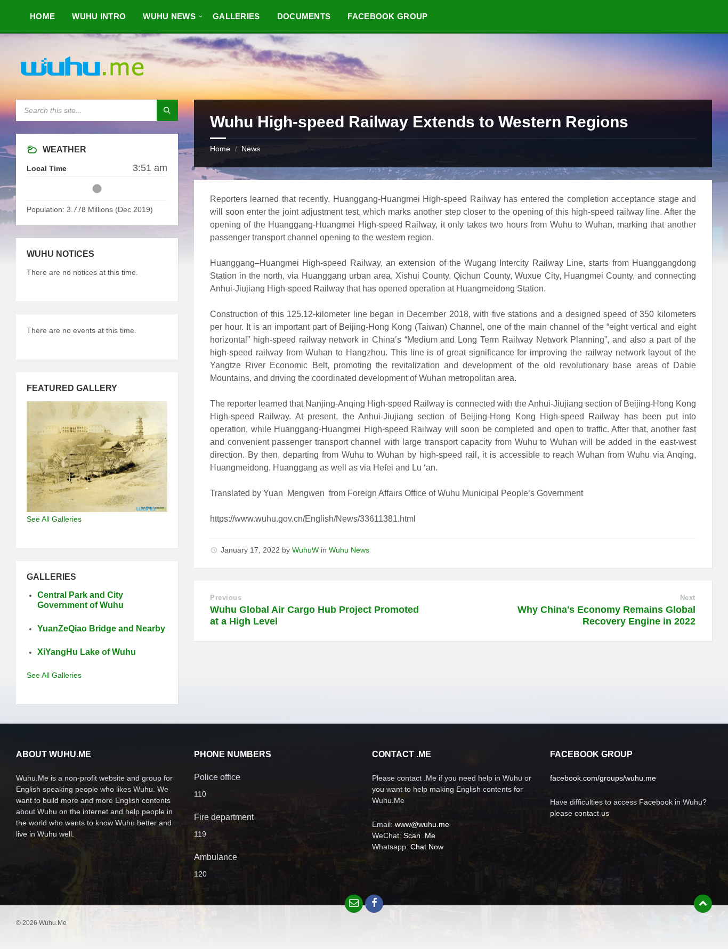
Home (220, 148)
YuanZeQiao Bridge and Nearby (101, 628)
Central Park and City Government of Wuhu (80, 600)
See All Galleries (54, 519)
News (250, 148)
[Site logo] (82, 78)
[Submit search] (167, 110)
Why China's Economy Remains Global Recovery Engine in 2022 (606, 615)
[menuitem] (42, 16)
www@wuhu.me (422, 824)
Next (687, 598)
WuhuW (305, 550)
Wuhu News (349, 550)
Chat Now (426, 846)
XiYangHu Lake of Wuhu (86, 651)
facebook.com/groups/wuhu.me (603, 778)
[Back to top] (703, 904)
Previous (225, 598)
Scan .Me (419, 835)
